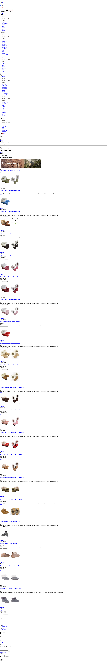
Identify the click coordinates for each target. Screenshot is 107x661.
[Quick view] (3, 208)
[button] (3, 14)
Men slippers (3, 90)
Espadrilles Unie (6, 54)
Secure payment (4, 629)
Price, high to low (18, 170)
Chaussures (3, 52)
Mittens (3, 26)
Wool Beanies (4, 40)
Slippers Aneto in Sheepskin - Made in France (10, 521)
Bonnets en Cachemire (5, 102)
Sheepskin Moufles (4, 45)
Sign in (2, 140)
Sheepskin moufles (4, 25)
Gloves (3, 108)
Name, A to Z (5, 170)
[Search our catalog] (8, 142)
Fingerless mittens (4, 47)
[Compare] (2, 208)
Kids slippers (3, 129)
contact (3, 624)
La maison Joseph (4, 626)
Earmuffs (3, 64)
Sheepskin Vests (4, 44)
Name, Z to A (9, 170)
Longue (5, 48)
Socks (3, 29)
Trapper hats (3, 42)
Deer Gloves (3, 24)
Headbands (3, 43)
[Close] (0, 74)
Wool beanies (4, 84)
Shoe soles (3, 114)
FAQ (2, 625)
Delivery (3, 1)
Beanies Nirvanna (4, 22)
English (4, 7)
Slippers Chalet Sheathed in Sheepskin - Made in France (12, 387)
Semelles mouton (4, 69)
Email (1, 649)
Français (3, 137)
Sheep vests (3, 66)
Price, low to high (13, 170)
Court (4, 111)
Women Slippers (4, 49)
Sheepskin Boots (4, 28)
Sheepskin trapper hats (5, 23)
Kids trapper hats (4, 126)
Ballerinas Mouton (4, 130)
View (1, 194)
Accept (1, 659)
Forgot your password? (3, 652)
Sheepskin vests (4, 27)
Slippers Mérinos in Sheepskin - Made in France (10, 565)
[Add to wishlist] (1, 208)
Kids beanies (3, 63)
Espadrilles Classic (6, 31)
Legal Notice (3, 2)
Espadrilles (3, 30)
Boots (3, 50)
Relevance (1, 170)
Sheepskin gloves (4, 87)
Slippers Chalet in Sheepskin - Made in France (10, 190)
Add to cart (5, 281)
